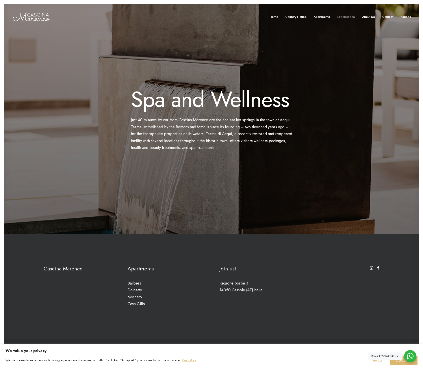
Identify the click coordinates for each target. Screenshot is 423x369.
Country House (295, 16)
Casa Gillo (136, 304)
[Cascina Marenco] (31, 17)
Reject (377, 360)
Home (274, 16)
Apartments (322, 16)
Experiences (346, 16)
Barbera (134, 283)
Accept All (403, 360)
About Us (368, 16)
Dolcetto (135, 290)
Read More (189, 360)
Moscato (135, 297)
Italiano (406, 16)
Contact (387, 16)
